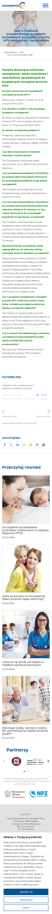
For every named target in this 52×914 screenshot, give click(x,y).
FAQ (21, 52)
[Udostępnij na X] (11, 444)
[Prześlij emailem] (30, 444)
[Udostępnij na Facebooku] (4, 444)
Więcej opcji (26, 899)
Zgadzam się (26, 892)
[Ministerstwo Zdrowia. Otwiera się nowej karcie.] (14, 793)
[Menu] (45, 5)
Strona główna (10, 52)
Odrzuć (26, 907)
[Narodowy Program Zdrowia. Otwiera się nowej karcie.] (38, 793)
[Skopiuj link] (37, 444)
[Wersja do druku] (43, 444)
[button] (24, 771)
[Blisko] (50, 833)
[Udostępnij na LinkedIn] (17, 444)
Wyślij (44, 395)
